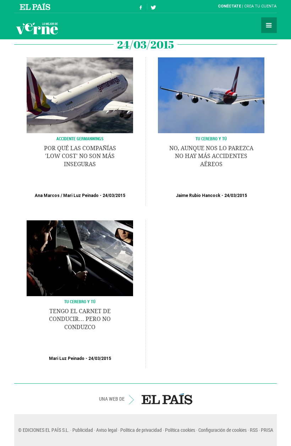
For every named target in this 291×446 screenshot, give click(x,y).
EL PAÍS (167, 399)
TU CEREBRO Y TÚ (211, 138)
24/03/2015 (114, 195)
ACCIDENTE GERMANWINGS (80, 138)
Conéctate (229, 6)
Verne (37, 28)
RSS (254, 430)
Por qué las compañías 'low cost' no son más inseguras (80, 156)
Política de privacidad (141, 430)
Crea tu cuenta (260, 6)
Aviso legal (106, 430)
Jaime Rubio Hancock (198, 195)
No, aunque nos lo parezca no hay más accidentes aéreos (211, 156)
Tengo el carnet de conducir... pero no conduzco (80, 319)
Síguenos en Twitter (153, 7)
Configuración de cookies (222, 430)
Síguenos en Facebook (141, 7)
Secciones (269, 25)
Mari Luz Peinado (81, 195)
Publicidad (82, 430)
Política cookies (180, 430)
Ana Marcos (47, 195)
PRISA (267, 430)
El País (36, 6)
